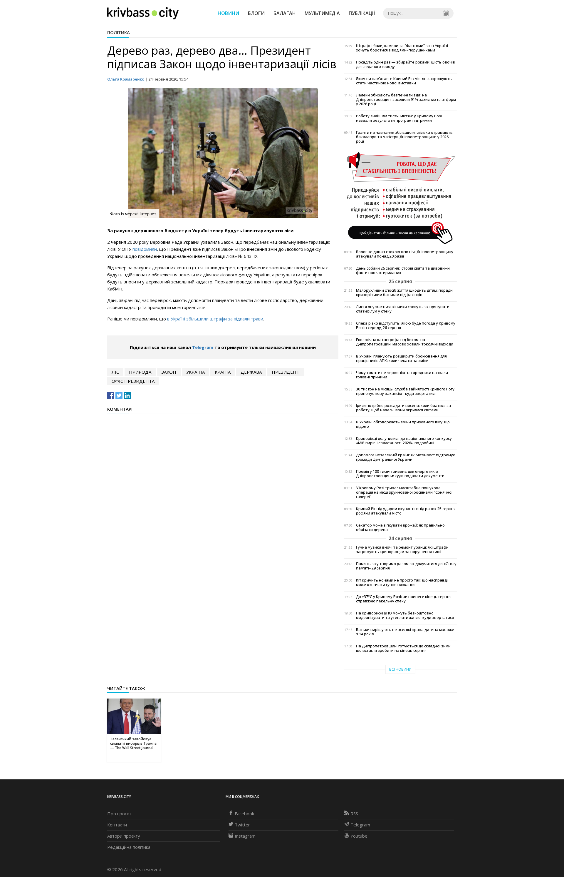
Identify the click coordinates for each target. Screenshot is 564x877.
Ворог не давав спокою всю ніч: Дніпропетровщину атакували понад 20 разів (404, 254)
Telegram (202, 347)
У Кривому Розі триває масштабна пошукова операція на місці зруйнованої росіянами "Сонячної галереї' (404, 492)
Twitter (242, 825)
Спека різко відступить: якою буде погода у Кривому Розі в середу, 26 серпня (405, 325)
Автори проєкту (123, 836)
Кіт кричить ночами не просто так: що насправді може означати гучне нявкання (402, 582)
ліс (115, 372)
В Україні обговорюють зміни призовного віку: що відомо (403, 424)
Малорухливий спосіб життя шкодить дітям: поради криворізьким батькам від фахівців (404, 292)
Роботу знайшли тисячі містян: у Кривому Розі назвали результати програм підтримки (399, 118)
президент (285, 372)
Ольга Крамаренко (125, 79)
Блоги (256, 13)
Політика (118, 32)
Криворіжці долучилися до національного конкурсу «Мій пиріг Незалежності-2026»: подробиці (404, 440)
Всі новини (400, 669)
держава (251, 372)
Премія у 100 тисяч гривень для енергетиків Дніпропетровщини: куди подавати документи (400, 473)
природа (140, 372)
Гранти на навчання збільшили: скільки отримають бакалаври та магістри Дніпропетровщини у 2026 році (404, 136)
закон (168, 372)
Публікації (362, 13)
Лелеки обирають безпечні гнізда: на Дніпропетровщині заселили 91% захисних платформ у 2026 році (406, 99)
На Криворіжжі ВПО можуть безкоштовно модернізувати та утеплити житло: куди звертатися (405, 615)
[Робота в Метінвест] (400, 198)
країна (223, 372)
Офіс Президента (133, 381)
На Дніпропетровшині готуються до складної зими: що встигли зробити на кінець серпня (403, 648)
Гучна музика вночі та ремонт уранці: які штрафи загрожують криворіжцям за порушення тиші (402, 549)
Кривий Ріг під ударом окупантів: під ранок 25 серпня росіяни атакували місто (406, 511)
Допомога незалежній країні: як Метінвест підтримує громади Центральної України (405, 457)
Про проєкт (119, 813)
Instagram (245, 836)
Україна (195, 372)
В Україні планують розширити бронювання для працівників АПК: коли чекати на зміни (401, 358)
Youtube (358, 836)
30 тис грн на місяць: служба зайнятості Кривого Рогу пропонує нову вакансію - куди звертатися (405, 391)
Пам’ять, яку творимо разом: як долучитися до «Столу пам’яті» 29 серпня (406, 566)
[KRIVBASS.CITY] (143, 13)
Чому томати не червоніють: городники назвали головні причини (402, 374)
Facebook (244, 813)
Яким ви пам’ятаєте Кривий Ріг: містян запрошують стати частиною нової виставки (404, 80)
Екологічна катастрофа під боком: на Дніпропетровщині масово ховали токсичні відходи (404, 342)
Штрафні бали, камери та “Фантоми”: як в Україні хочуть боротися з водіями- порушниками (402, 48)
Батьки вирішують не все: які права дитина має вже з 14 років (405, 631)
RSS (354, 813)
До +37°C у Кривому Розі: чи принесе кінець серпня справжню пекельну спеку (403, 598)
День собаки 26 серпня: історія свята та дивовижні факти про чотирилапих (403, 270)
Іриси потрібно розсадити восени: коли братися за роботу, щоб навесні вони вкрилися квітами (403, 407)
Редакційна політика (128, 847)
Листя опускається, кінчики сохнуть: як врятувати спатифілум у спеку (402, 309)
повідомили (144, 249)
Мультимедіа (322, 13)
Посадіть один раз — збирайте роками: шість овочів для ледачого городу (405, 64)
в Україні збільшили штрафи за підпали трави (215, 319)
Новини (228, 13)
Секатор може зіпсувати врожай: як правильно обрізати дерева (400, 527)
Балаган (284, 13)
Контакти (117, 825)
